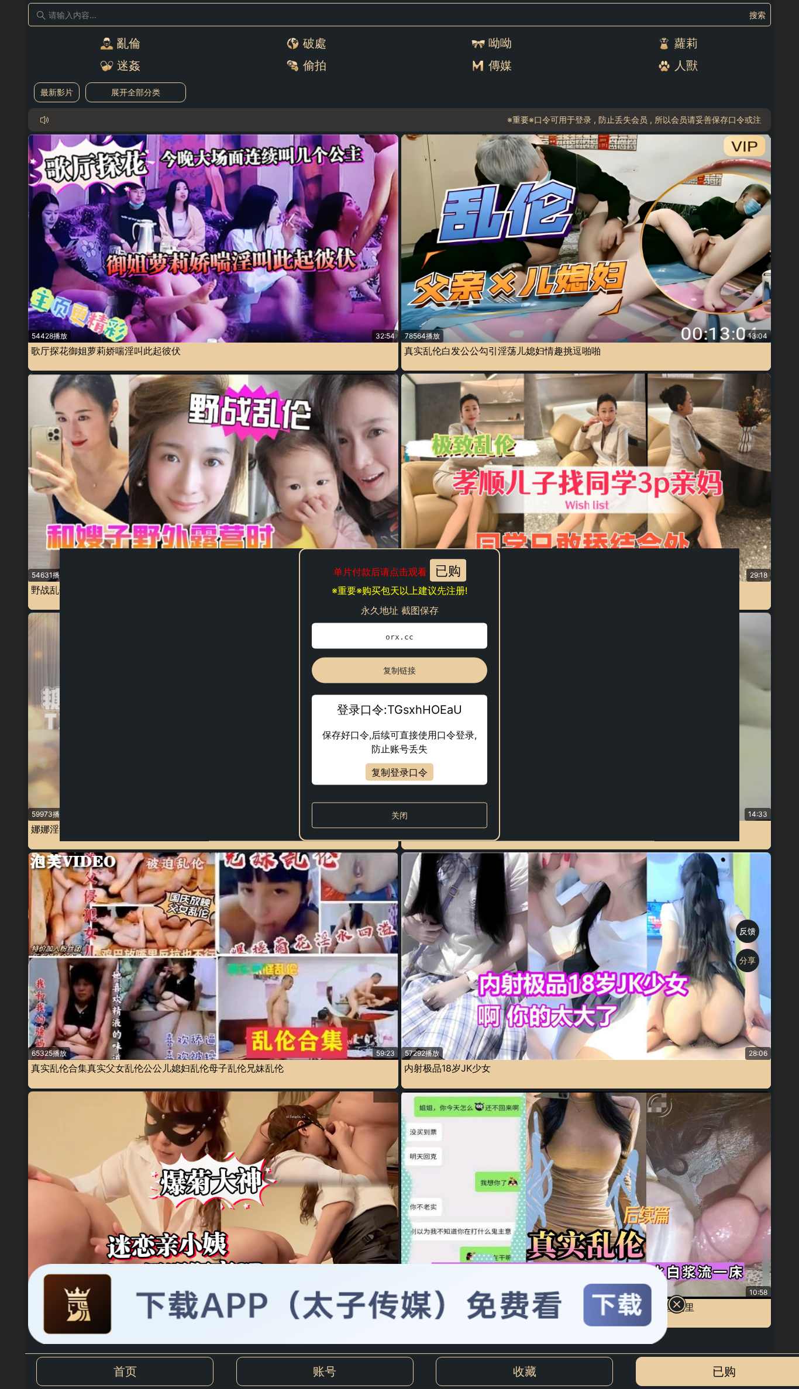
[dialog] (399, 694)
